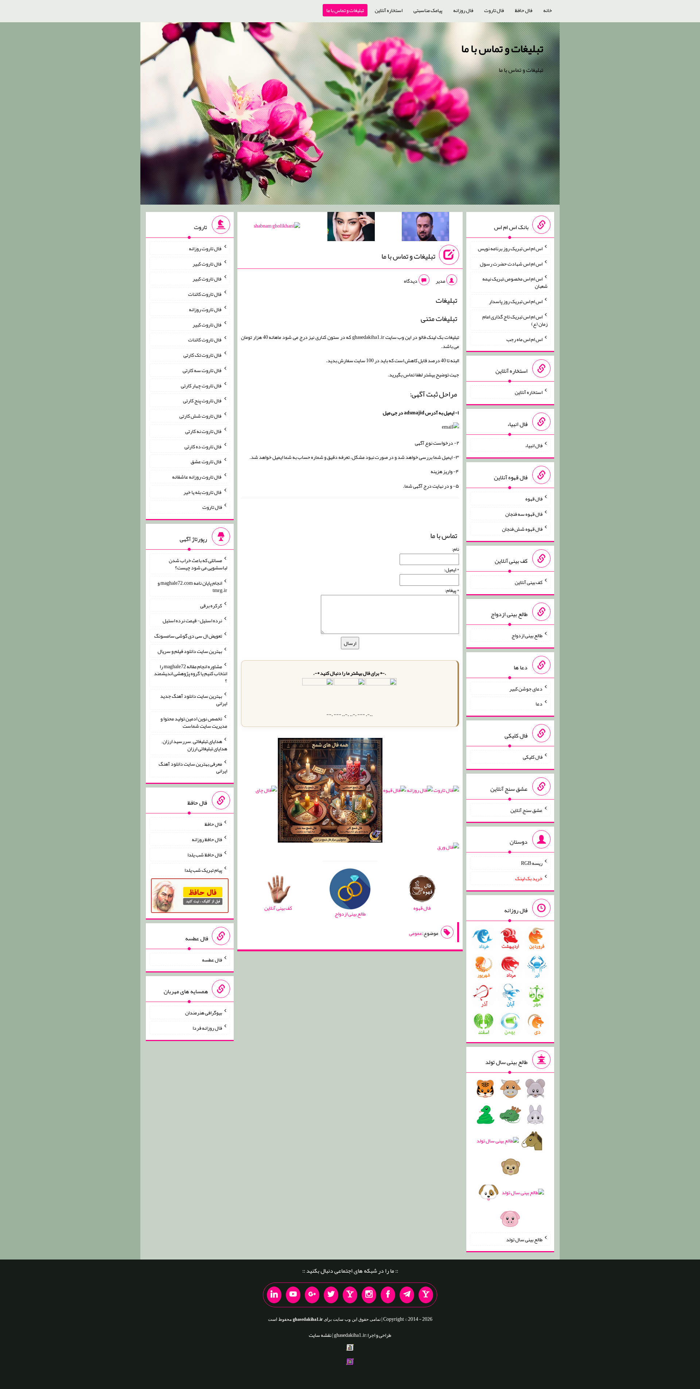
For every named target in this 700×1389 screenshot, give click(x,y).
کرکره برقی (211, 605)
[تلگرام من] (407, 1295)
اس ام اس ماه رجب (524, 339)
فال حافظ (523, 10)
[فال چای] (266, 792)
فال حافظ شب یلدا (204, 855)
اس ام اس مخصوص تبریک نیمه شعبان (515, 282)
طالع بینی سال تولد (524, 1239)
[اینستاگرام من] (369, 1295)
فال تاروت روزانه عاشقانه (197, 477)
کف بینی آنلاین (528, 582)
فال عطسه (212, 959)
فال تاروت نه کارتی (203, 431)
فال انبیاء (533, 445)
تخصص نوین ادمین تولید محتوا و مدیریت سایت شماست (193, 722)
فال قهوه (533, 499)
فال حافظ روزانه (207, 839)
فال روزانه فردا (207, 1028)
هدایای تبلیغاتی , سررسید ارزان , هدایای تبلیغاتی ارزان (194, 745)
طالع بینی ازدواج (527, 635)
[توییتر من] (331, 1295)
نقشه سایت (320, 1335)
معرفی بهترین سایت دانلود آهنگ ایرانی (193, 767)
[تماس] (350, 1295)
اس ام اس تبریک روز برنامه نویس (510, 248)
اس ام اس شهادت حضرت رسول (511, 263)
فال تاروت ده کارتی (203, 446)
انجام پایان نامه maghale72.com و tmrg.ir (192, 586)
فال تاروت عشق (206, 461)
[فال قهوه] (394, 792)
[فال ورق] (448, 849)
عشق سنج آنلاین (526, 810)
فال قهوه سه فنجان (523, 513)
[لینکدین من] (274, 1295)
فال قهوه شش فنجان (522, 529)
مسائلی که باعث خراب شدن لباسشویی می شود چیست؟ (198, 564)
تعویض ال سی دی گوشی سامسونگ (188, 636)
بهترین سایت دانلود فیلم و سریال (190, 651)
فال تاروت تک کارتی (202, 355)
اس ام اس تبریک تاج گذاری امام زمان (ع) (515, 320)
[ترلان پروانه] (351, 228)
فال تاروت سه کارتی (202, 370)
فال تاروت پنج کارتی (202, 400)
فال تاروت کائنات (205, 294)
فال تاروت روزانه (205, 248)
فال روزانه (463, 10)
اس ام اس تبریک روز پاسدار (515, 301)
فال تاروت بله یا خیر (202, 492)
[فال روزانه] (420, 792)
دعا (539, 704)
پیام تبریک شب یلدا (203, 869)
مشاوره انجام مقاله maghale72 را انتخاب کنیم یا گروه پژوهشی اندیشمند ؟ (190, 673)
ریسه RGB (531, 863)
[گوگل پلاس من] (312, 1295)
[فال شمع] (330, 792)
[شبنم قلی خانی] (277, 227)
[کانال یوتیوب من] (293, 1295)
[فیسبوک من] (388, 1295)
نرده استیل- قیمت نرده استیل (192, 620)
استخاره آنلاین (388, 10)
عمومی (415, 933)
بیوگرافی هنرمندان (203, 1012)
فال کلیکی (532, 757)
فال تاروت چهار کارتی (201, 385)
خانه (547, 10)
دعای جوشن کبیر (525, 688)
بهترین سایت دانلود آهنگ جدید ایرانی (193, 699)
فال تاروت (494, 10)
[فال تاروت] (446, 792)
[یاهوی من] (426, 1295)
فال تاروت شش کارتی (200, 416)
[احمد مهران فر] (425, 228)
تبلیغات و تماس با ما (345, 10)
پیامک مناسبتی (427, 10)
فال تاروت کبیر (207, 263)
